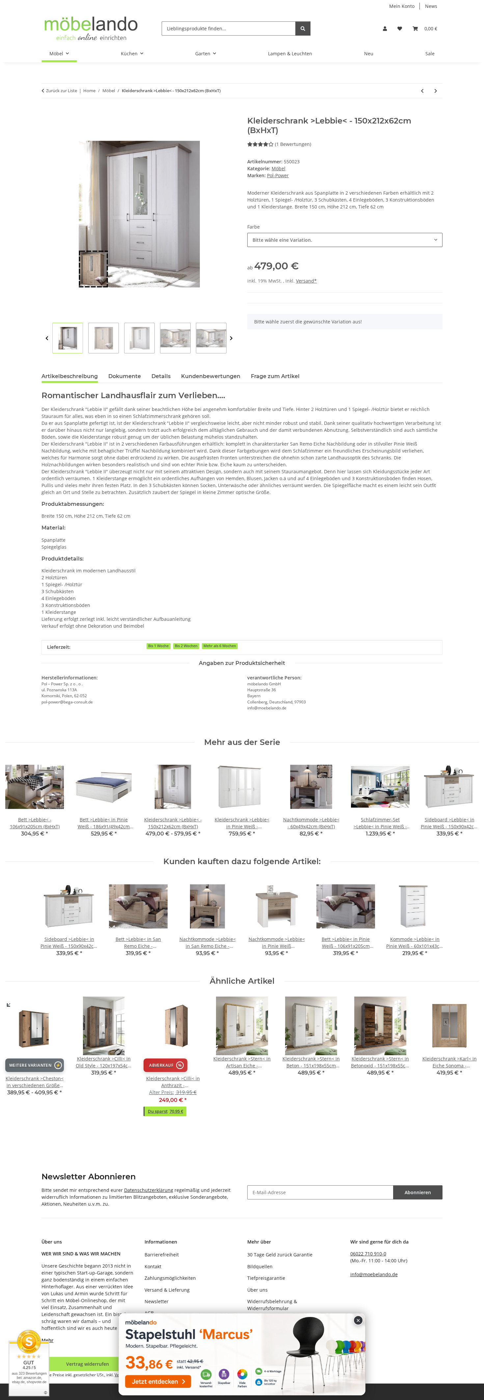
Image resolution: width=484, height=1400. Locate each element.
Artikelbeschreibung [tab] (69, 376)
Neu (368, 53)
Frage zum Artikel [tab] (275, 376)
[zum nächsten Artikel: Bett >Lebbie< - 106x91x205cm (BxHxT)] (436, 91)
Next (231, 338)
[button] (385, 28)
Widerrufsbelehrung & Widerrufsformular (272, 1304)
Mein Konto (402, 6)
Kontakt (153, 1266)
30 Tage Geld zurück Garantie (279, 1254)
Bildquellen (260, 1266)
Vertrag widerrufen (87, 1364)
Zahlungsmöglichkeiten (170, 1278)
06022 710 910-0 (368, 1253)
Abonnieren (418, 1192)
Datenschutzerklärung (148, 1190)
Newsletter (157, 1301)
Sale (430, 53)
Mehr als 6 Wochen (219, 646)
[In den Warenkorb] (46, 112)
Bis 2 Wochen (186, 646)
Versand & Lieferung (167, 1290)
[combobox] (345, 240)
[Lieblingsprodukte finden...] (302, 28)
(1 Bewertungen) (293, 144)
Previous (46, 338)
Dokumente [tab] (124, 376)
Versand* (306, 281)
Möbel (278, 168)
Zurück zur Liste (61, 91)
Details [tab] (161, 376)
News (431, 6)
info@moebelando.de (374, 1274)
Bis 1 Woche (158, 646)
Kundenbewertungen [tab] (210, 376)
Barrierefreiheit (162, 1254)
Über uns (257, 1290)
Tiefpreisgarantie (266, 1278)
